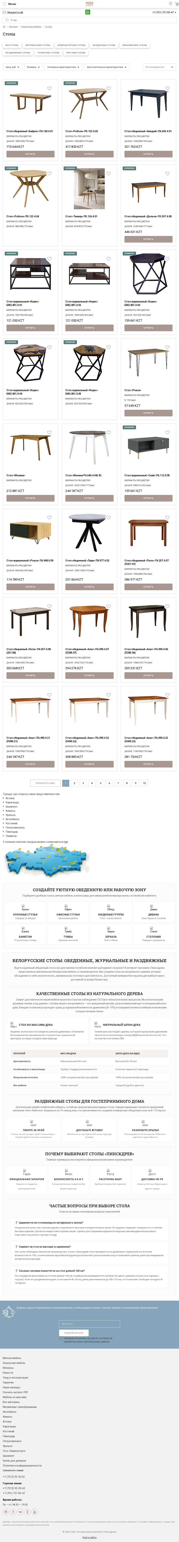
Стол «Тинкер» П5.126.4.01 (81, 216)
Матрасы (8, 1367)
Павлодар (9, 1436)
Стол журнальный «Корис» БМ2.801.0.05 (81, 392)
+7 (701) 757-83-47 (163, 12)
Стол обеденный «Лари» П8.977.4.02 (87, 560)
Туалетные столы (48, 53)
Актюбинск (9, 1411)
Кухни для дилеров (14, 1460)
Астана (7, 1421)
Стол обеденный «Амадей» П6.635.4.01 (148, 131)
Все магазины (11, 1402)
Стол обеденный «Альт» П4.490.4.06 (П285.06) (146, 651)
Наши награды (11, 1387)
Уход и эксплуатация (15, 1377)
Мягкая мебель (12, 1358)
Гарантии (8, 1382)
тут (66, 841)
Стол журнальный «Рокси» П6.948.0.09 (29, 560)
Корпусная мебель (14, 1363)
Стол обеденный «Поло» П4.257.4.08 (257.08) (28, 651)
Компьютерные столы (72, 45)
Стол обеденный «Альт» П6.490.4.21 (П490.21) (28, 739)
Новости (8, 1372)
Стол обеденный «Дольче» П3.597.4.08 (147, 216)
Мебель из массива (14, 1397)
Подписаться (73, 1333)
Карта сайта (89, 1537)
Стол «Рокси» (132, 390)
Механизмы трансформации (20, 1406)
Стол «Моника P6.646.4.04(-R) (83, 475)
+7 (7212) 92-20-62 (14, 1488)
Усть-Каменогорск (14, 1450)
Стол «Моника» (15, 475)
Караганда (9, 1426)
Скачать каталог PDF (15, 1392)
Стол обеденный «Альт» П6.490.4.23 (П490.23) (146, 739)
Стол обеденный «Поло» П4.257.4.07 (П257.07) (146, 562)
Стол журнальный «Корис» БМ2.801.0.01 (22, 303)
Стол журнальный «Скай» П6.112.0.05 (147, 475)
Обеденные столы (103, 45)
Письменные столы (134, 45)
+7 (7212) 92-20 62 (14, 1476)
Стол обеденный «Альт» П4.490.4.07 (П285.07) (87, 651)
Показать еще (45, 783)
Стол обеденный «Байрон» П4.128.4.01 (29, 131)
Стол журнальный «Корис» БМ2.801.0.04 (22, 392)
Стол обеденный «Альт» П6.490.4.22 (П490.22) (87, 739)
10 (144, 783)
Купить (30, 154)
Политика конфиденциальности (22, 1465)
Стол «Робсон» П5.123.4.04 (22, 216)
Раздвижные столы (17, 53)
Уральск (8, 1446)
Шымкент (8, 1455)
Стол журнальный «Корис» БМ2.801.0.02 (81, 303)
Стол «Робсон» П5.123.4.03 (81, 131)
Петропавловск (12, 1441)
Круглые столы (75, 53)
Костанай (8, 1431)
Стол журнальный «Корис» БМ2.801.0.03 (140, 303)
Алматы (7, 1416)
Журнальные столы (38, 45)
